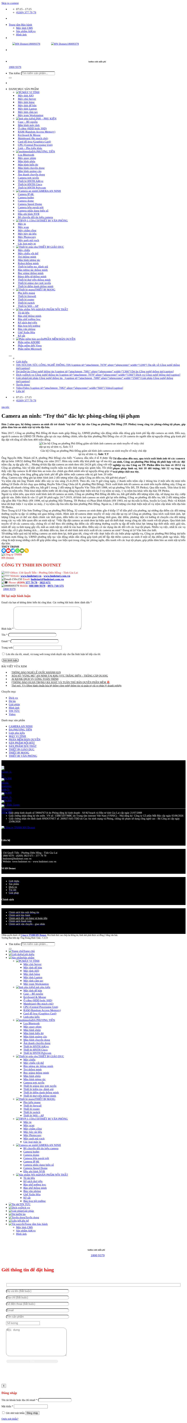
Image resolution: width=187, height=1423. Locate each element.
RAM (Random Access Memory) (42, 1010)
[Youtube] (8, 550)
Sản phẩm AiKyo (26, 31)
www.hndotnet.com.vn (57, 575)
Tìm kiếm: (14, 73)
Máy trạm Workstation (30, 115)
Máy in (27, 1122)
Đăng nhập (32, 1413)
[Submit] (10, 77)
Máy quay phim (32, 1026)
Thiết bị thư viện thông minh (39, 1095)
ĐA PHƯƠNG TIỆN (20, 729)
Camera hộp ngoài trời (36, 1158)
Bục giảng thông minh (36, 1072)
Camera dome (31, 1154)
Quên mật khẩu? (9, 1419)
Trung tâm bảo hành (36, 1223)
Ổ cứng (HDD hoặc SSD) (37, 1000)
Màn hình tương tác (34, 1079)
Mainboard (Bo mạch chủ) (38, 1003)
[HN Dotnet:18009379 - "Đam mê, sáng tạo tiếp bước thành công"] (40, 43)
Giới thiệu (21, 361)
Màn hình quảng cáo (35, 1036)
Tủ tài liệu (29, 1177)
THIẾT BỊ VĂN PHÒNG (53, 220)
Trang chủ (29, 951)
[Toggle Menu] (10, 355)
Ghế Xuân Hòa (32, 1194)
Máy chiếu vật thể (33, 1062)
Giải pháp (14, 704)
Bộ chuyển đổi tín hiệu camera (35, 217)
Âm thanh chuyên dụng (36, 1043)
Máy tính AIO (31, 970)
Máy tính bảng (31, 974)
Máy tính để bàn (32, 967)
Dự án (12, 701)
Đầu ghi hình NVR (34, 1171)
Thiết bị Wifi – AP (28, 306)
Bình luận (7, 628)
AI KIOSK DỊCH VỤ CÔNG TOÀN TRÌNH (35, 679)
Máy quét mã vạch (34, 1138)
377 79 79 (31, 582)
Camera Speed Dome (35, 1168)
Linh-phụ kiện (31, 1016)
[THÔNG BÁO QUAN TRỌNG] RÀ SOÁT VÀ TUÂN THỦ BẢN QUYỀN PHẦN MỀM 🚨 (61, 682)
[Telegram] (13, 550)
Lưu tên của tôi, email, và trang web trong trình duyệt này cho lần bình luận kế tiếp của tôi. (53, 654)
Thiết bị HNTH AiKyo (36, 1046)
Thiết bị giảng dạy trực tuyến (39, 1085)
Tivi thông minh (32, 1069)
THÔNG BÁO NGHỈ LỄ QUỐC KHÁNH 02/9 (36, 672)
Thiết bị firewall (32, 1105)
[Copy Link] (26, 550)
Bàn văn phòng (32, 1191)
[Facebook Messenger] (3, 550)
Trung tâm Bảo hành (20, 24)
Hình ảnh (21, 34)
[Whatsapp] (17, 550)
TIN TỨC (5, 407)
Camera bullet (31, 1151)
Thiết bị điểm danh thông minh (35, 286)
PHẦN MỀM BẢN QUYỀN (59, 338)
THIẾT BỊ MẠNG (19, 752)
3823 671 (45, 582)
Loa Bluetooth (31, 1023)
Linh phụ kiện (17, 732)
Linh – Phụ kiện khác (30, 148)
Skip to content (10, 3)
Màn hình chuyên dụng (36, 1039)
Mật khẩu (7, 1406)
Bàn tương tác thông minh (38, 1066)
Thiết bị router (31, 1108)
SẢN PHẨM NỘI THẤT (54, 309)
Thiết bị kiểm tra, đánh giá (38, 1089)
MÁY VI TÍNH (17, 736)
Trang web (7, 647)
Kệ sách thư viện (33, 1181)
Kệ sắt (21, 335)
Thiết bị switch (31, 1112)
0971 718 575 (56, 585)
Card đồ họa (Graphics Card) (39, 1013)
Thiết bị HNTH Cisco (35, 1049)
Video (12, 714)
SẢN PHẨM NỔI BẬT (22, 742)
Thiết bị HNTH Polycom (32, 187)
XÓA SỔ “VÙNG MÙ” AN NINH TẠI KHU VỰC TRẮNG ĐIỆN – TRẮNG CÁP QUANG (60, 675)
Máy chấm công (32, 1128)
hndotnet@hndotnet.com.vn (47, 579)
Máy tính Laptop (32, 977)
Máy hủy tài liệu (32, 1131)
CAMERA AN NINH (49, 190)
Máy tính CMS (24, 27)
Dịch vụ (13, 697)
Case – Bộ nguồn (33, 993)
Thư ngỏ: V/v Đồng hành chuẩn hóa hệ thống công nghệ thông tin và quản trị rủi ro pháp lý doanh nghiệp (66, 685)
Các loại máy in (27, 243)
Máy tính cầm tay (33, 980)
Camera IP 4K (31, 1161)
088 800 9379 (37, 585)
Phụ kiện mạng (32, 1102)
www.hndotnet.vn (31, 575)
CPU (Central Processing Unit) (40, 1006)
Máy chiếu (29, 1059)
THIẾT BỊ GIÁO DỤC (51, 246)
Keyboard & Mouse (34, 997)
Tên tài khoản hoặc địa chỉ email (19, 1400)
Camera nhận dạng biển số (38, 1164)
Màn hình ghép (32, 1029)
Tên (4, 634)
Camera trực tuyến (33, 1082)
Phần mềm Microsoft (30, 348)
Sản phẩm (28, 957)
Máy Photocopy (32, 1135)
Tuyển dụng (23, 384)
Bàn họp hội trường (34, 1200)
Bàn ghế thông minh (35, 1187)
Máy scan (28, 1125)
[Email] (22, 550)
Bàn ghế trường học (34, 1184)
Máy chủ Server (32, 964)
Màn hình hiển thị (33, 1033)
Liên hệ (20, 391)
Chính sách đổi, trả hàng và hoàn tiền (28, 918)
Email (5, 641)
